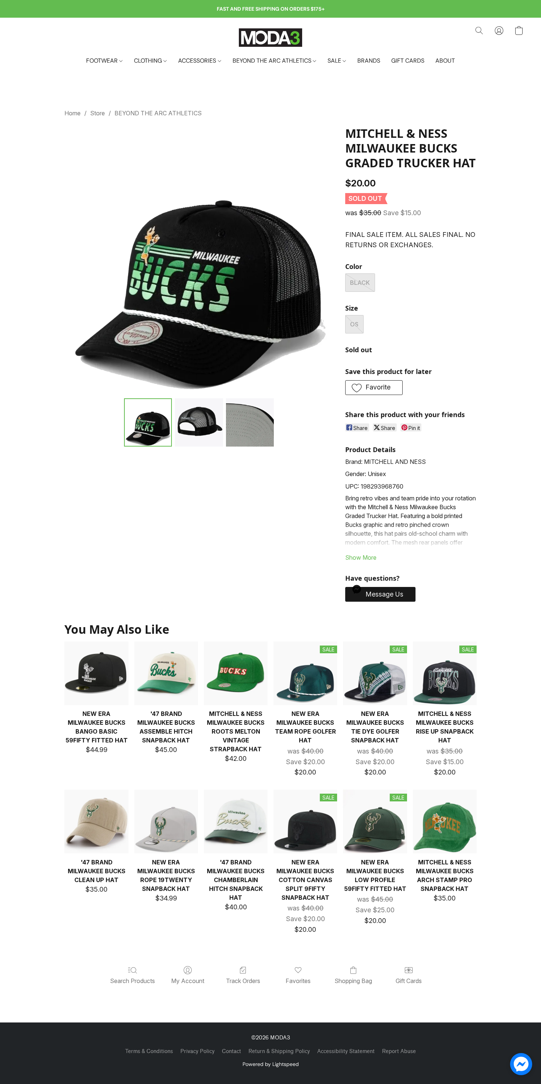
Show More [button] (360, 557)
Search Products (132, 981)
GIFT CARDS (407, 60)
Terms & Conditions (149, 1051)
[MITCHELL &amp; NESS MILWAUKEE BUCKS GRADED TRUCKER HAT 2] (250, 422)
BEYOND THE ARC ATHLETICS (273, 60)
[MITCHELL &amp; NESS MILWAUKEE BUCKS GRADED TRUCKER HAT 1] (199, 422)
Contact (231, 1051)
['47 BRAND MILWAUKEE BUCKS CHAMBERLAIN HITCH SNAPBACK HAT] (236, 821)
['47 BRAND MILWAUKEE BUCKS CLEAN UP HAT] (96, 821)
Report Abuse (399, 1051)
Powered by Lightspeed (271, 1064)
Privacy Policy (197, 1051)
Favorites (298, 981)
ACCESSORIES (198, 60)
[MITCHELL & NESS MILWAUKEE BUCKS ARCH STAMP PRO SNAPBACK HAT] (445, 821)
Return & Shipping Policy (279, 1051)
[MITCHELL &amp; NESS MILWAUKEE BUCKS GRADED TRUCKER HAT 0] (148, 422)
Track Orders (243, 981)
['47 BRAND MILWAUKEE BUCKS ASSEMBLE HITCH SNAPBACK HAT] (166, 673)
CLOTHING (148, 60)
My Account (187, 981)
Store (97, 113)
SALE (335, 60)
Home (72, 113)
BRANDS (368, 60)
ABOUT (445, 60)
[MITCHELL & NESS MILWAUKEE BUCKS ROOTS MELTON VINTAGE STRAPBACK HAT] (236, 673)
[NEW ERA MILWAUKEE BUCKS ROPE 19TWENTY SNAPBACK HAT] (166, 821)
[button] (270, 37)
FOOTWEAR (102, 60)
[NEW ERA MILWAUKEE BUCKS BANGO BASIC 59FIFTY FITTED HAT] (96, 673)
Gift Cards (409, 981)
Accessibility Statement (346, 1051)
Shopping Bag (353, 981)
